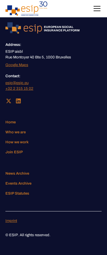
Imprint (11, 221)
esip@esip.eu (17, 83)
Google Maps (16, 65)
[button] (96, 8)
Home (10, 122)
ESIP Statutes (17, 193)
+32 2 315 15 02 (19, 88)
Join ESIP (14, 152)
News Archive (17, 173)
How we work (17, 142)
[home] (26, 8)
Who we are (15, 132)
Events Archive (18, 183)
